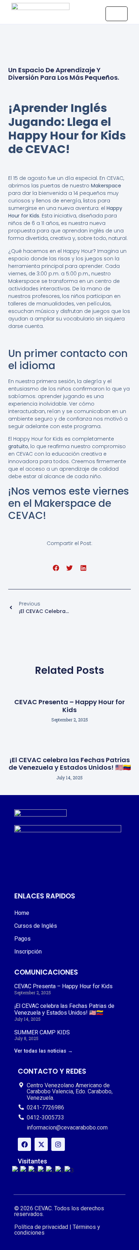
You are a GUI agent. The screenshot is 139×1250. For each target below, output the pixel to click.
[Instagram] (58, 1144)
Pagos (22, 938)
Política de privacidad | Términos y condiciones (57, 1230)
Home (21, 913)
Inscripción (28, 951)
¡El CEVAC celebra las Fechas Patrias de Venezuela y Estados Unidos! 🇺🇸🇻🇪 (70, 763)
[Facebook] (24, 1144)
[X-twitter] (41, 1144)
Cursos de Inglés (35, 925)
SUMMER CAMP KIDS (42, 1032)
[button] (56, 568)
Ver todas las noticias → (43, 1051)
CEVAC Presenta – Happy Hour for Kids (69, 705)
